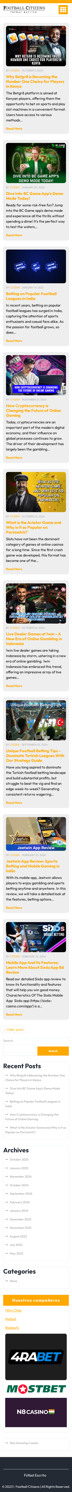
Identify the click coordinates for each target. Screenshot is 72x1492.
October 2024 (19, 1185)
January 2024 (19, 1211)
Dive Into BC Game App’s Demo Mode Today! (34, 196)
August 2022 (18, 1236)
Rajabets (12, 1327)
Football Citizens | (28, 1487)
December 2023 (20, 1219)
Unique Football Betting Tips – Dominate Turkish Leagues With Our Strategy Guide (35, 755)
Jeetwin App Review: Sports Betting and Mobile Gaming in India (33, 866)
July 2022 (16, 1245)
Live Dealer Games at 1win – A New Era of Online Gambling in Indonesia (34, 638)
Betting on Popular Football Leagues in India (31, 296)
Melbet (10, 1319)
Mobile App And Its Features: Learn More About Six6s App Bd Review (35, 967)
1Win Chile (13, 1310)
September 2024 (21, 1193)
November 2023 (20, 1228)
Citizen (15, 70)
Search (8, 1040)
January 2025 (19, 1168)
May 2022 (16, 1253)
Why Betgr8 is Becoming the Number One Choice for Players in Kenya (35, 81)
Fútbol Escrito (35, 1475)
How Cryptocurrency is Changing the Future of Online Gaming (33, 410)
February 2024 (20, 1202)
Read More (14, 128)
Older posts (15, 1029)
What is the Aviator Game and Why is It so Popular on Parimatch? (33, 527)
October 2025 (19, 1159)
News (13, 1281)
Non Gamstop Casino (24, 1443)
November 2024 (21, 1176)
